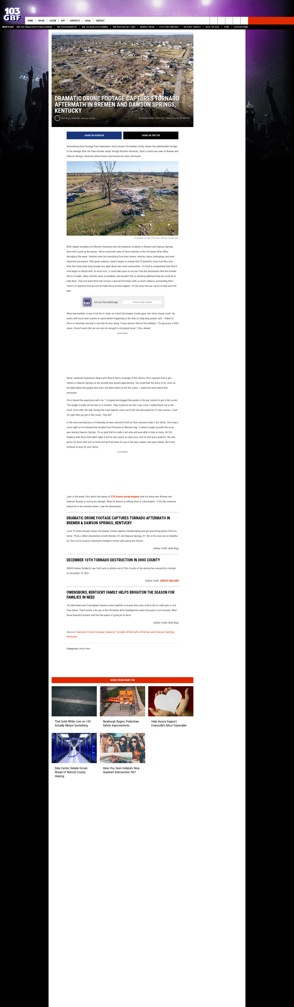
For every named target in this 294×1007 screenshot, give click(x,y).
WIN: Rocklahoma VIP (67, 27)
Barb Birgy (65, 118)
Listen (52, 20)
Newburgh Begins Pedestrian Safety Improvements (121, 723)
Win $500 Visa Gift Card (124, 27)
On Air (41, 20)
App (63, 20)
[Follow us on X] (236, 21)
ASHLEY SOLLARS (169, 580)
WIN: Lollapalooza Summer (95, 27)
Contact (100, 20)
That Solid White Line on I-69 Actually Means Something (73, 723)
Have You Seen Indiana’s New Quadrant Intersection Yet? (121, 770)
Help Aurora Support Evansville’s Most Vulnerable (169, 723)
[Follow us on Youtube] (244, 21)
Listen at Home (241, 27)
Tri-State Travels (192, 27)
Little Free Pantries (169, 27)
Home (30, 20)
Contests (75, 20)
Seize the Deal (212, 27)
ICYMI (226, 27)
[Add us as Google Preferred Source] (221, 21)
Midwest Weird (147, 27)
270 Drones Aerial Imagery (125, 496)
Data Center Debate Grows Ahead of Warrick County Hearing (71, 772)
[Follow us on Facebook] (229, 21)
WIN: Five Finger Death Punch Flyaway (34, 27)
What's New (84, 648)
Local (88, 20)
